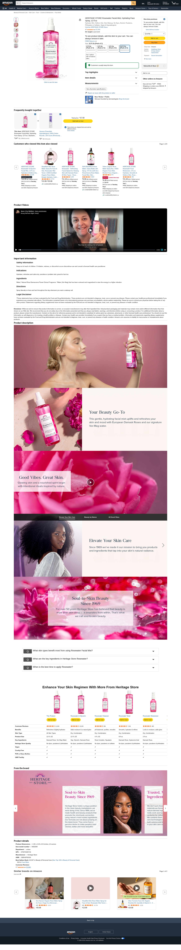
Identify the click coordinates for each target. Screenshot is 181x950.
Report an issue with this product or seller (101, 93)
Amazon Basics (34, 8)
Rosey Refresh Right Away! (30, 213)
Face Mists (58, 12)
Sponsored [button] (17, 874)
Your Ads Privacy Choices (113, 938)
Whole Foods (76, 8)
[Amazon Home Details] (146, 8)
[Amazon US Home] (71, 933)
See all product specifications (96, 89)
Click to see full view (50, 82)
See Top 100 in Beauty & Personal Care (66, 860)
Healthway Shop (156, 49)
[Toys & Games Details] (158, 8)
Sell (111, 8)
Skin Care (32, 12)
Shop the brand (124, 99)
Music (131, 8)
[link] (50, 120)
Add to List (146, 73)
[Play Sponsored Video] (90, 888)
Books (96, 8)
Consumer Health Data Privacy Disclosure (93, 938)
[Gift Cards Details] (108, 8)
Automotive (164, 8)
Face (37, 12)
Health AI (12, 8)
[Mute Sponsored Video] (61, 897)
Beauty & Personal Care (21, 12)
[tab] (67, 517)
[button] (5, 8)
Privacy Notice (75, 938)
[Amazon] (8, 3)
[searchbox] (76, 3)
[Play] (15, 250)
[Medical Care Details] (26, 8)
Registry (124, 8)
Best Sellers (45, 8)
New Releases (56, 8)
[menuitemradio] (162, 250)
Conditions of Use (64, 938)
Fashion (117, 8)
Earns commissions (40, 211)
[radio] (16, 19)
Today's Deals (87, 8)
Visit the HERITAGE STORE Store (96, 27)
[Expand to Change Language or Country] (96, 932)
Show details (71, 130)
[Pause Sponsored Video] (61, 893)
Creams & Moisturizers (46, 12)
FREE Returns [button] (90, 41)
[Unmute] (165, 250)
